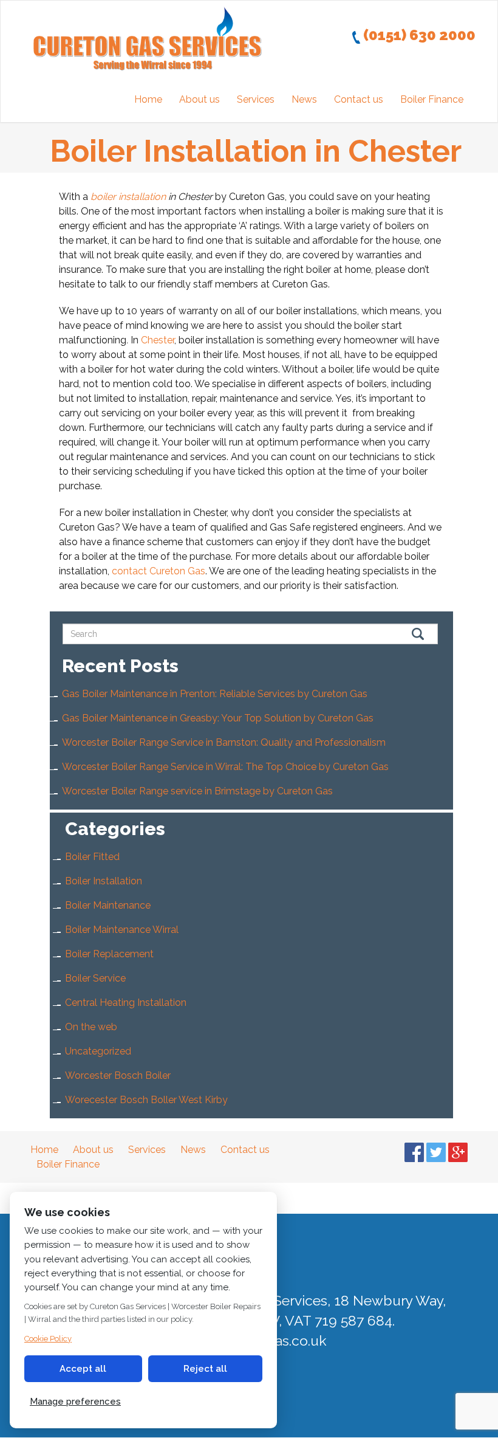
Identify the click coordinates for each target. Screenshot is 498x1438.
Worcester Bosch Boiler (118, 1075)
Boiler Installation (103, 881)
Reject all (205, 1368)
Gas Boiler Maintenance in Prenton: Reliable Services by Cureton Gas (214, 694)
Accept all (83, 1368)
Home (148, 99)
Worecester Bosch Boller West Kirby (146, 1100)
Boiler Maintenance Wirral (122, 929)
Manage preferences (75, 1401)
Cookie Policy (48, 1338)
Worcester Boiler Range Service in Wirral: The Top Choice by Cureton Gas (225, 766)
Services (256, 99)
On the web (91, 1027)
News (304, 99)
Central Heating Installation (125, 1002)
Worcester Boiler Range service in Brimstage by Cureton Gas (197, 791)
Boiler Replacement (109, 954)
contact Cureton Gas (158, 571)
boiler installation (128, 196)
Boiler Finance (431, 99)
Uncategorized (98, 1051)
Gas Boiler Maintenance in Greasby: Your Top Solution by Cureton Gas (218, 718)
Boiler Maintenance (108, 905)
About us (199, 99)
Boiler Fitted (92, 856)
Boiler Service (95, 978)
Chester (157, 340)
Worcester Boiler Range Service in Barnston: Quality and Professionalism (224, 742)
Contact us (358, 99)
